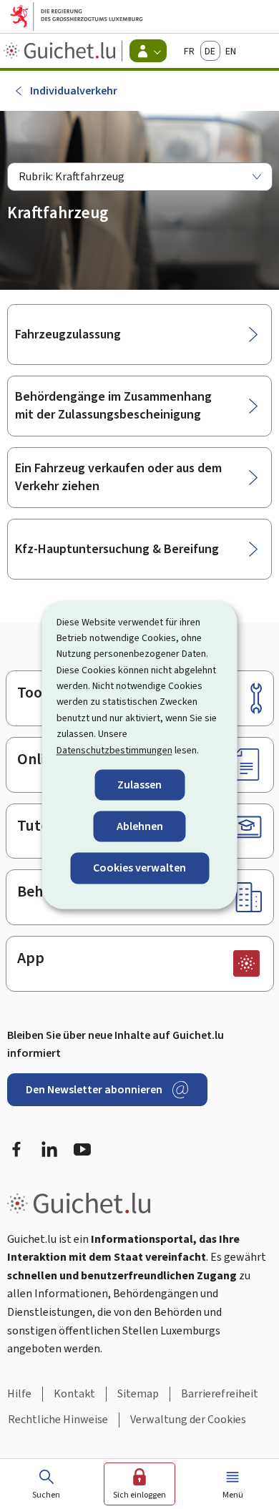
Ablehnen (140, 826)
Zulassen (139, 784)
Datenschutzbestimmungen (114, 750)
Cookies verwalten (139, 868)
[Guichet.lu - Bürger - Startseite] (61, 50)
